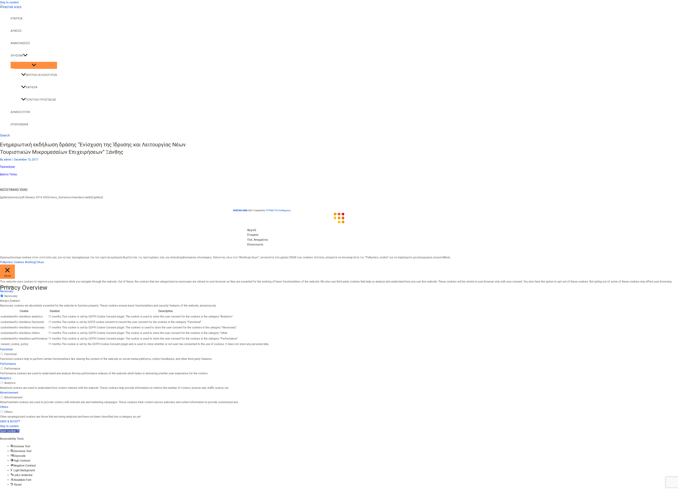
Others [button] (4, 407)
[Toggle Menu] (34, 65)
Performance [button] (8, 364)
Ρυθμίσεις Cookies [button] (12, 262)
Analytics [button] (5, 378)
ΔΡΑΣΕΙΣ (16, 30)
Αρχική (251, 230)
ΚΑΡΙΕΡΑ (31, 87)
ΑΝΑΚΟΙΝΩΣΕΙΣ (20, 43)
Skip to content (9, 2)
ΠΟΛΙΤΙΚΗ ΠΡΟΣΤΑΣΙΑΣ (41, 99)
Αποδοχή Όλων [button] (34, 262)
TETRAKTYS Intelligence (277, 210)
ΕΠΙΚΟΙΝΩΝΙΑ (19, 124)
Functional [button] (6, 349)
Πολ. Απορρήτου (257, 239)
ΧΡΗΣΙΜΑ (17, 55)
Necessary (11, 296)
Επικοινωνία (255, 244)
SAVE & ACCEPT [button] (10, 421)
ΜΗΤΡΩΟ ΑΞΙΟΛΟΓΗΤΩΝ (41, 75)
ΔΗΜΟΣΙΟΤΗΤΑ (20, 112)
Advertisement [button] (9, 392)
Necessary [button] (6, 291)
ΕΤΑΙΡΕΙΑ (16, 18)
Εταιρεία (252, 234)
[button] (25, 55)
